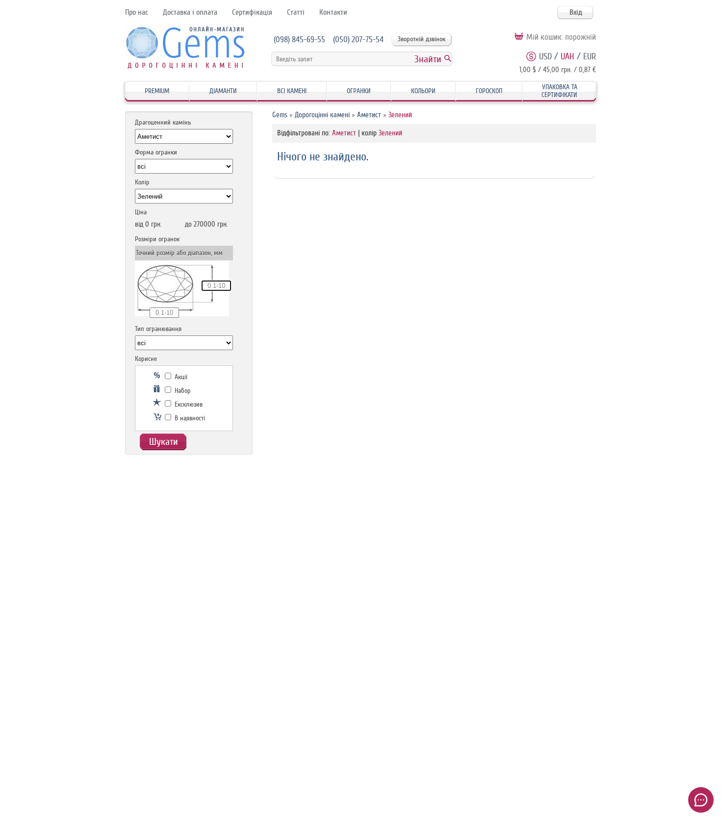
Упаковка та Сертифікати (559, 91)
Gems (279, 115)
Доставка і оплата (190, 12)
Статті (296, 12)
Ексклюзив (188, 404)
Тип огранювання (158, 329)
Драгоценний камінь (163, 122)
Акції (180, 377)
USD (545, 56)
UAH (567, 56)
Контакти (333, 12)
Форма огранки (156, 152)
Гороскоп (489, 91)
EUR (589, 56)
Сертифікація (252, 12)
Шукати (163, 441)
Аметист (369, 115)
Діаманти (223, 91)
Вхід (575, 12)
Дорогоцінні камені (322, 115)
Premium (157, 91)
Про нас (136, 12)
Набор (182, 390)
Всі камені (292, 91)
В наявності (189, 418)
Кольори (423, 91)
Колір (142, 182)
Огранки (359, 91)
